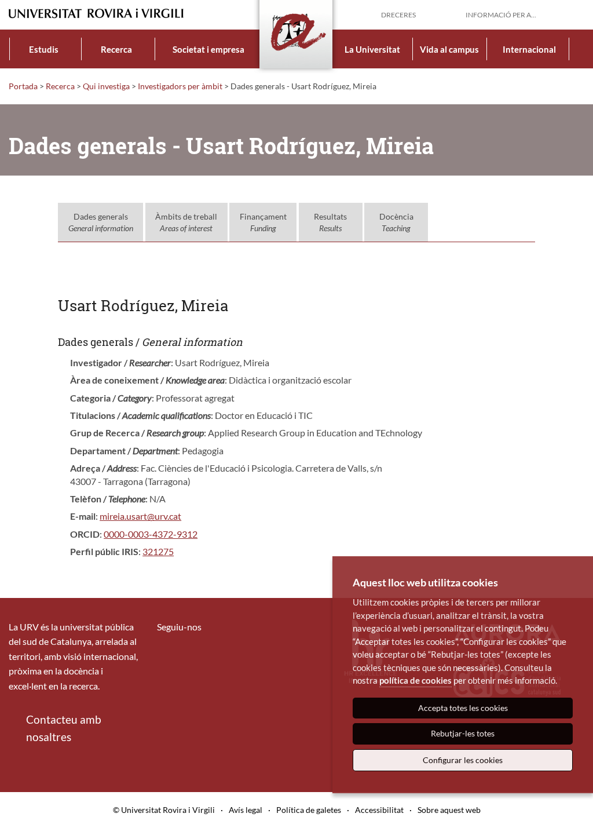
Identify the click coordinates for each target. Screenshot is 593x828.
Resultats (330, 222)
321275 (158, 551)
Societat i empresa (208, 49)
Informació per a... (501, 14)
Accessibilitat (379, 810)
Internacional (529, 49)
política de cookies (415, 680)
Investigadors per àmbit (180, 86)
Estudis (43, 49)
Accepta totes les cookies (463, 708)
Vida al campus (449, 49)
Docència (396, 222)
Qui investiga (106, 86)
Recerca (116, 49)
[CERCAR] (575, 14)
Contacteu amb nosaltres (63, 728)
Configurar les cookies (463, 760)
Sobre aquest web (449, 810)
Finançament (263, 222)
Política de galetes (308, 810)
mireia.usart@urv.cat (140, 515)
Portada (23, 86)
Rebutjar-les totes (463, 733)
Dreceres (398, 14)
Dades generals (100, 222)
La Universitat (372, 49)
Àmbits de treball (186, 222)
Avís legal (245, 810)
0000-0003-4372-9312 (150, 533)
